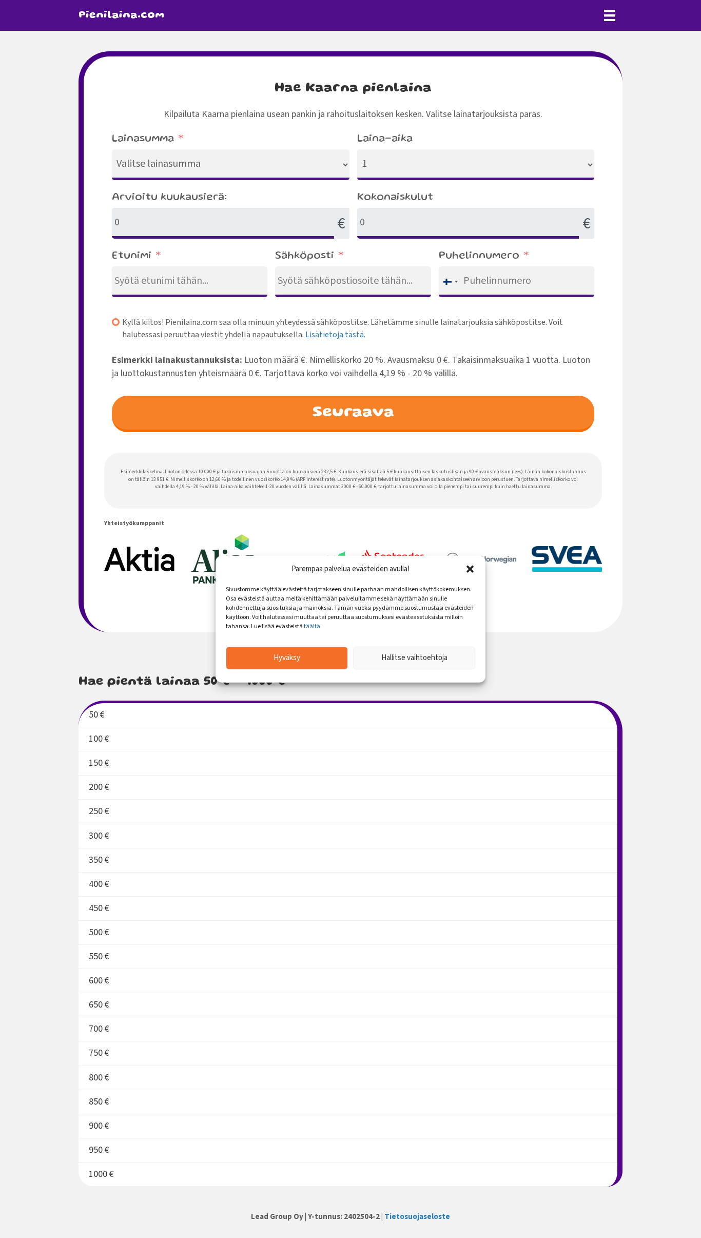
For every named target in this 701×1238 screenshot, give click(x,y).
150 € (99, 763)
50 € (97, 714)
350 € (99, 860)
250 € (99, 811)
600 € (99, 980)
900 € (99, 1125)
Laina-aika (385, 139)
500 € (99, 932)
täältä (312, 626)
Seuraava (353, 412)
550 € (99, 956)
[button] (470, 569)
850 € (99, 1101)
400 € (99, 884)
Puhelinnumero (479, 256)
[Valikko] (609, 15)
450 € (99, 908)
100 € (99, 738)
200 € (99, 787)
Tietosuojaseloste (417, 1216)
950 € (99, 1150)
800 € (99, 1077)
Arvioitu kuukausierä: (169, 197)
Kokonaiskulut (395, 197)
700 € (99, 1028)
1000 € (101, 1174)
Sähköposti (304, 256)
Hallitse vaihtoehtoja (414, 657)
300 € (99, 835)
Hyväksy (287, 657)
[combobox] (450, 282)
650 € (99, 1004)
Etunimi (131, 256)
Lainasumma (143, 139)
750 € (99, 1053)
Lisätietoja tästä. (335, 334)
